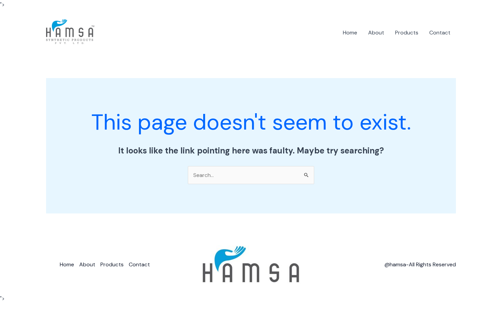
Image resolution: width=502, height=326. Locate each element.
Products (406, 32)
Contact (439, 32)
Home (350, 32)
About (376, 32)
